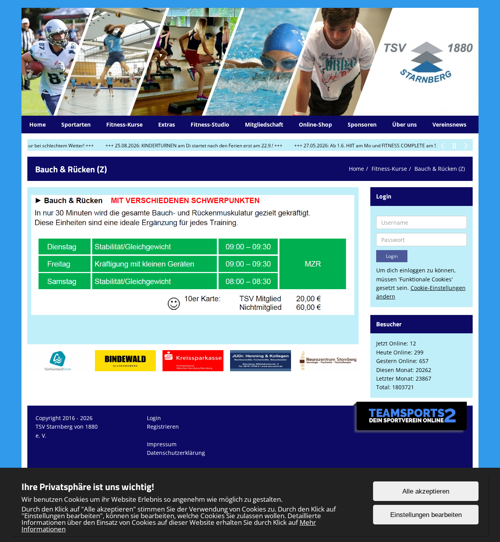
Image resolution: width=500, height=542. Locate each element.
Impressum (162, 444)
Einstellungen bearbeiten (426, 515)
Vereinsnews (449, 124)
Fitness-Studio (210, 124)
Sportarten (76, 124)
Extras (166, 124)
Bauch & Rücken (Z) (439, 168)
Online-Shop (315, 124)
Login (154, 418)
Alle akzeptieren (425, 491)
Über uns (404, 124)
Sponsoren (362, 124)
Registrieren (163, 426)
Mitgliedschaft (264, 124)
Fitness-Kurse (124, 124)
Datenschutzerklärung (176, 452)
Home (37, 124)
